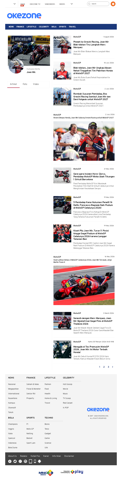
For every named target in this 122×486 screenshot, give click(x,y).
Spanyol (11, 438)
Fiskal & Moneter (33, 389)
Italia (10, 434)
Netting (29, 434)
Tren (22, 4)
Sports (62, 26)
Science (48, 443)
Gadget (48, 434)
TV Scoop (67, 398)
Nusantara (12, 398)
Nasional (11, 384)
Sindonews (50, 4)
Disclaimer (69, 456)
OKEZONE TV (35, 4)
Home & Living (51, 398)
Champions (13, 424)
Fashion (48, 384)
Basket (29, 438)
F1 (27, 424)
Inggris (11, 429)
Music (65, 394)
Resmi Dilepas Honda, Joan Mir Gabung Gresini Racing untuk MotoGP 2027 (83, 118)
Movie (65, 389)
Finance (20, 26)
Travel (72, 26)
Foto (25, 84)
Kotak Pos (35, 456)
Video (36, 84)
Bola (54, 26)
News (11, 26)
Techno (49, 418)
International (13, 394)
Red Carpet (67, 403)
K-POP (66, 408)
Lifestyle (31, 26)
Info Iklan (56, 456)
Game (47, 438)
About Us (12, 456)
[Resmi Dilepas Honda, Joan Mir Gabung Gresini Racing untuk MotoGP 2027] (84, 141)
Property (30, 398)
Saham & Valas (32, 384)
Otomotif (12, 408)
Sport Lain (30, 443)
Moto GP (30, 429)
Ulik (46, 448)
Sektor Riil (30, 394)
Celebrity (44, 26)
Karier (46, 456)
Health (47, 394)
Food (47, 389)
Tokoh (10, 412)
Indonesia (12, 443)
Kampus (11, 403)
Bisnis (47, 424)
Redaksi (23, 456)
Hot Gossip (67, 384)
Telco (47, 429)
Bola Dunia (12, 448)
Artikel (13, 84)
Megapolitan (13, 389)
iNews (62, 4)
